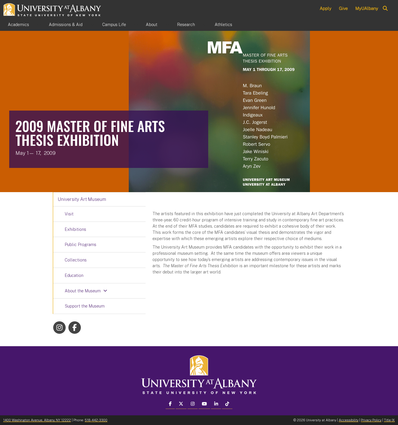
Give (343, 8)
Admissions (65, 24)
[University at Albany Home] (52, 9)
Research (186, 24)
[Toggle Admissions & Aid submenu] (92, 24)
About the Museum (83, 290)
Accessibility (348, 420)
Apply (325, 8)
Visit (69, 213)
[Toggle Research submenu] (204, 24)
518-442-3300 (96, 420)
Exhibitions (75, 229)
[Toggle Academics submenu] (39, 24)
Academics (18, 24)
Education (74, 275)
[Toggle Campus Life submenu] (136, 24)
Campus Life (114, 24)
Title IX (389, 420)
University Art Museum (82, 199)
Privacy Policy (371, 420)
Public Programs (80, 244)
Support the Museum (85, 306)
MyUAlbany (366, 8)
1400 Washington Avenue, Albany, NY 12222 (37, 420)
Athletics (223, 24)
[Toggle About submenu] (167, 24)
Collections (76, 260)
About (151, 24)
